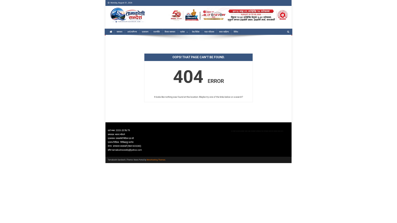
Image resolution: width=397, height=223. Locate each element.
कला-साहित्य (224, 32)
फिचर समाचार (170, 32)
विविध (236, 32)
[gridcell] (137, 140)
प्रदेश (182, 32)
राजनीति (156, 32)
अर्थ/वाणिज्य (132, 32)
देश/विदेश (195, 32)
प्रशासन (145, 32)
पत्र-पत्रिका (209, 32)
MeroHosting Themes (156, 160)
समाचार (119, 32)
